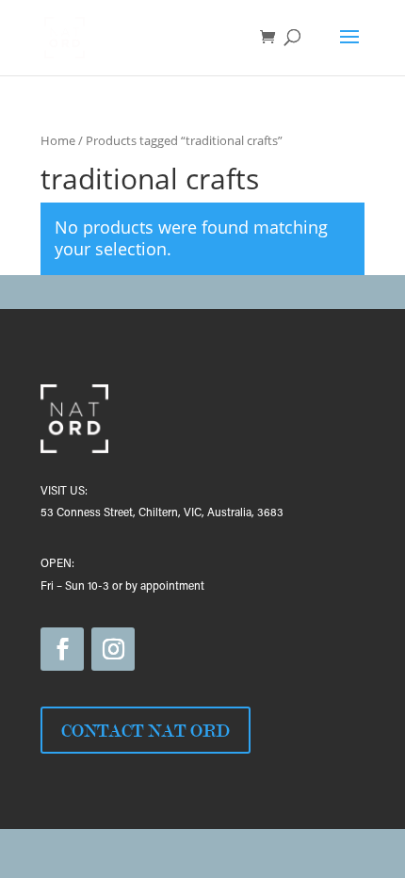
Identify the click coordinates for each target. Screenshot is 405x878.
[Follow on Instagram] (113, 649)
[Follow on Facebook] (62, 649)
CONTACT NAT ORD (145, 730)
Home (57, 140)
